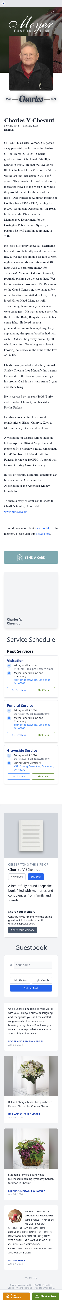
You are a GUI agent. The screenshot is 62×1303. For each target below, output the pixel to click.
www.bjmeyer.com (15, 511)
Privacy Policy (21, 1287)
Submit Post (31, 988)
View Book (17, 876)
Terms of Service (40, 1287)
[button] (31, 1076)
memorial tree (45, 528)
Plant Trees (43, 690)
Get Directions (19, 690)
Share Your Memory (22, 930)
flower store (43, 533)
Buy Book (36, 876)
